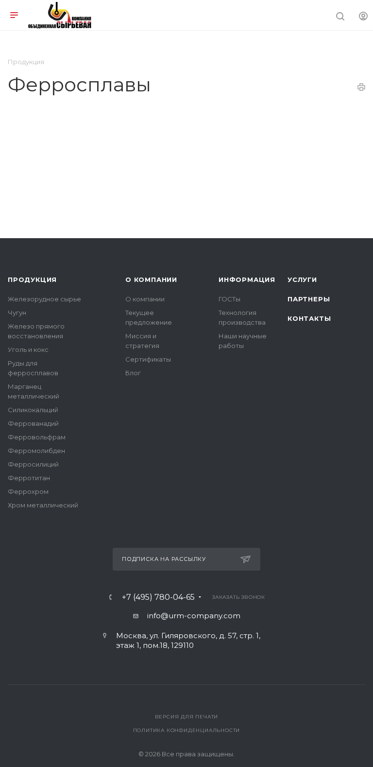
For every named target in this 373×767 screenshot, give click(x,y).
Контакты (309, 318)
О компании (151, 279)
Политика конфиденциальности (186, 730)
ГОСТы (229, 299)
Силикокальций (33, 410)
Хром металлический (43, 505)
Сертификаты (148, 359)
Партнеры (309, 299)
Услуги (302, 279)
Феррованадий (33, 423)
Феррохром (28, 491)
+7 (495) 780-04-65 (158, 597)
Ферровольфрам (37, 437)
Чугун (17, 312)
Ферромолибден (36, 450)
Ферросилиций (33, 464)
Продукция (32, 279)
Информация (247, 279)
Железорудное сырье (44, 299)
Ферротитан (29, 478)
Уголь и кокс (28, 349)
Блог (133, 373)
